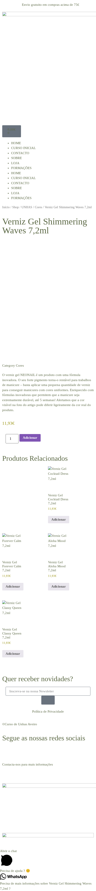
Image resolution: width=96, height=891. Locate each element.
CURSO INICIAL (23, 148)
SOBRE (16, 158)
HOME (16, 143)
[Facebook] (7, 751)
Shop (15, 207)
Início (6, 207)
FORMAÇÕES (21, 168)
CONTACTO (20, 153)
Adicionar (30, 437)
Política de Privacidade (48, 711)
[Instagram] (19, 751)
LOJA (15, 163)
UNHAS (26, 207)
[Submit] (48, 700)
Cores (38, 207)
